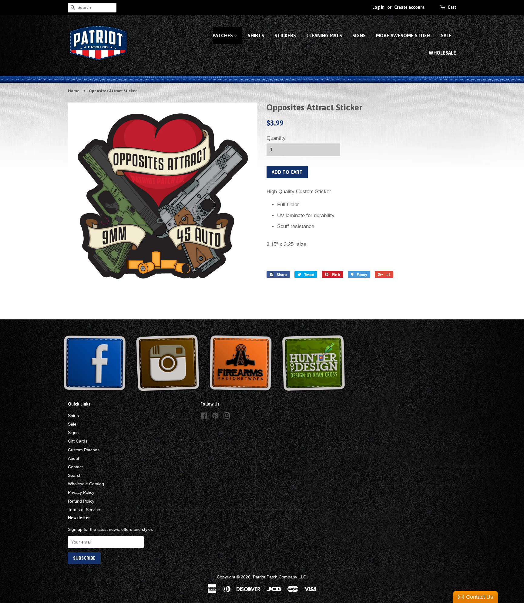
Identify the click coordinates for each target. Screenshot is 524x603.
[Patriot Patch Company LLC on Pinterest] (215, 416)
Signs (359, 35)
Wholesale (442, 53)
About (73, 458)
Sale (446, 35)
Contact (75, 466)
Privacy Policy (81, 492)
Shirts (256, 35)
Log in (378, 7)
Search (75, 475)
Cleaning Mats (324, 35)
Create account (409, 7)
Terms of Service (84, 509)
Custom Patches (83, 449)
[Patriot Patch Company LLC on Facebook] (203, 416)
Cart (452, 7)
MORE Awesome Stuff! (403, 35)
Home (73, 91)
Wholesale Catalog (86, 483)
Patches (223, 35)
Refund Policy (81, 501)
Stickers (285, 35)
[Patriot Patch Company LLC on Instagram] (226, 416)
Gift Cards (77, 441)
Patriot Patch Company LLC (279, 576)
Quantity (276, 138)
